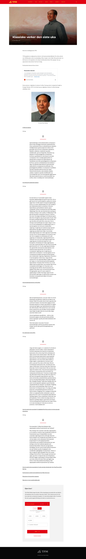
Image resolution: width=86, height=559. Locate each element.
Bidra (46, 1)
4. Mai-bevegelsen (27, 127)
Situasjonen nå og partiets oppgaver (31, 476)
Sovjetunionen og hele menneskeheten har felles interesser (36, 472)
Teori (51, 1)
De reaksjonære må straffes (29, 332)
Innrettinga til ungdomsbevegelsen (31, 182)
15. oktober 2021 (16, 40)
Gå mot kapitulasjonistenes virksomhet (31, 282)
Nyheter (30, 1)
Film (36, 1)
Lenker (56, 1)
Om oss (40, 1)
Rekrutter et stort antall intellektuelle (31, 480)
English (63, 1)
